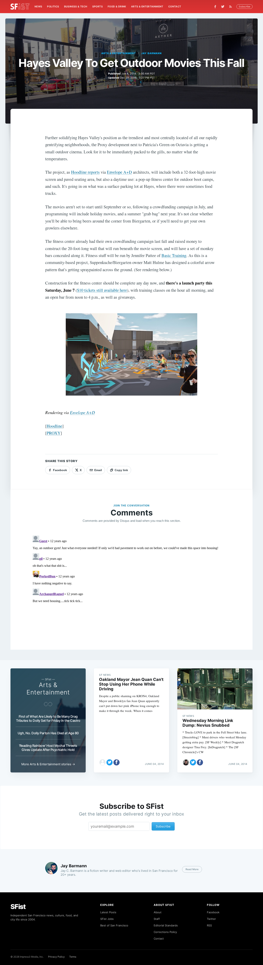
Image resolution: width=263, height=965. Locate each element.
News (38, 6)
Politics (53, 6)
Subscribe (244, 6)
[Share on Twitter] (109, 762)
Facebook (213, 912)
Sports (97, 6)
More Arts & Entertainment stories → (48, 764)
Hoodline (54, 426)
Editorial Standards (166, 925)
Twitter (211, 918)
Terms (72, 956)
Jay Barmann (151, 53)
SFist (18, 907)
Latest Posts (108, 912)
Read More (192, 869)
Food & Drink (117, 6)
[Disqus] (131, 585)
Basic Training (173, 255)
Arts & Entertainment (147, 6)
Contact (174, 6)
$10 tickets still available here (102, 290)
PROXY (54, 433)
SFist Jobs (107, 918)
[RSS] (231, 6)
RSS (209, 925)
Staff (157, 918)
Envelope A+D (119, 172)
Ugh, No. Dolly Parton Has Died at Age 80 (48, 733)
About (157, 912)
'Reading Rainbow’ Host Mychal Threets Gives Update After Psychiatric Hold (48, 748)
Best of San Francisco (114, 925)
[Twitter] (223, 6)
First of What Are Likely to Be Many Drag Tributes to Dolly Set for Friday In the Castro (48, 718)
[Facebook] (215, 6)
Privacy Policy (56, 956)
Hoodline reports (85, 172)
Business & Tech (75, 6)
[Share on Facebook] (116, 762)
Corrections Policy (165, 932)
